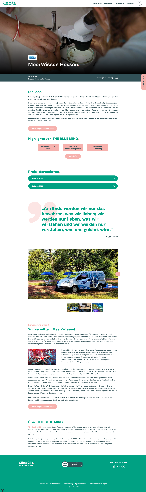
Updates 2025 (37, 178)
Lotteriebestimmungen (97, 484)
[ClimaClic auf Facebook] (113, 466)
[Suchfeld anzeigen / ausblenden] (140, 3)
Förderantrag (68, 484)
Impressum (43, 484)
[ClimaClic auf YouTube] (123, 466)
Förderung (109, 3)
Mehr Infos (73, 156)
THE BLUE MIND (34, 427)
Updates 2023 (37, 186)
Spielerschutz (81, 484)
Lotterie (129, 3)
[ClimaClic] (9, 3)
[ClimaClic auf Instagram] (118, 466)
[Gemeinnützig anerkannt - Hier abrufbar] (72, 464)
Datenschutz (55, 484)
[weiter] (117, 274)
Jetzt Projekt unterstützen (43, 128)
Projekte (120, 3)
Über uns (97, 3)
